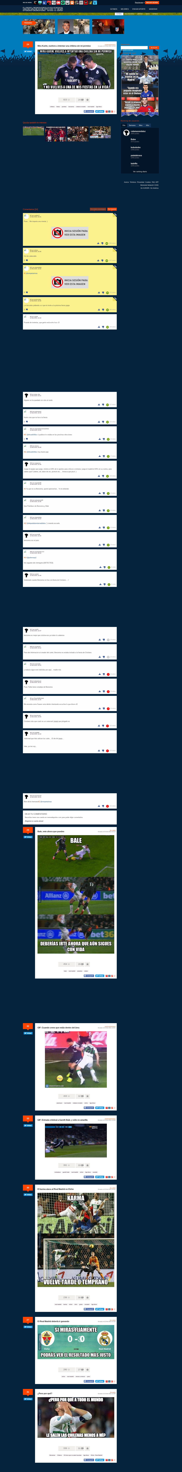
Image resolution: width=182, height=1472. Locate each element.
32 (28, 1026)
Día (124, 125)
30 (28, 1187)
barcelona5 (37, 715)
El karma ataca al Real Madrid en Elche (56, 1189)
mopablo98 (38, 483)
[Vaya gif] (81, 3)
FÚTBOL (119, 14)
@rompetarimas (32, 273)
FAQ (153, 182)
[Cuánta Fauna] (72, 3)
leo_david (113, 830)
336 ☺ (66, 1448)
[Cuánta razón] (40, 3)
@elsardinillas (32, 435)
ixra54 (36, 629)
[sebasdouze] (26, 682)
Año (147, 125)
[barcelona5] (26, 716)
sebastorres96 (39, 500)
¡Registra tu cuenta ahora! (34, 821)
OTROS (155, 14)
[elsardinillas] (26, 268)
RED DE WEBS (27, 2)
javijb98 (37, 732)
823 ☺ (66, 99)
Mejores (125, 9)
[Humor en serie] (67, 3)
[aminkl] (26, 575)
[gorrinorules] (26, 300)
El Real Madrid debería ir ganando (53, 1321)
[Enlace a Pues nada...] (78, 133)
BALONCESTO (129, 14)
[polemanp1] (26, 412)
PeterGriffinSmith (39, 698)
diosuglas (113, 1392)
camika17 (37, 215)
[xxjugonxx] (26, 464)
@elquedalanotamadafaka (36, 523)
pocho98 (37, 534)
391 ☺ (66, 1165)
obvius (36, 250)
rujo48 (36, 316)
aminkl (37, 574)
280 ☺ (66, 1369)
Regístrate (139, 2)
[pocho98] (26, 535)
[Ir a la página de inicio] (45, 9)
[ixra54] (26, 630)
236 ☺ (66, 1297)
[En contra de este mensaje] (103, 243)
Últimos (113, 9)
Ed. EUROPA (145, 188)
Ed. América (154, 188)
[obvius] (26, 251)
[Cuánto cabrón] (54, 3)
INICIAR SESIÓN (152, 2)
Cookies (148, 182)
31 (28, 1392)
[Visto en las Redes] (45, 3)
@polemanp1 (31, 558)
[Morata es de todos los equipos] (139, 117)
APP (157, 182)
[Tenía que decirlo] (86, 3)
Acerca (126, 182)
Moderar (153, 9)
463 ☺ (66, 1096)
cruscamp (37, 663)
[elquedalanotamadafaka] (26, 429)
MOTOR (140, 14)
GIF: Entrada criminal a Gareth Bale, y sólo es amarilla (63, 1120)
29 (28, 830)
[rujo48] (26, 317)
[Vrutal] (58, 3)
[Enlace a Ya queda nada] (100, 132)
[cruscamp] (26, 664)
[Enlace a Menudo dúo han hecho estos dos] (55, 133)
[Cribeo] (63, 3)
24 (28, 44)
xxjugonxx (38, 463)
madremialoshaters (110, 44)
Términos (133, 182)
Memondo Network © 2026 (149, 185)
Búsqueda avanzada (127, 50)
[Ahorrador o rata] (90, 3)
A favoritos (87, 100)
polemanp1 (38, 411)
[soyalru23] (26, 647)
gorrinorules (37, 299)
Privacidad (140, 182)
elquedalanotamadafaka (42, 428)
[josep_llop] (26, 395)
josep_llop (37, 394)
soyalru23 (37, 646)
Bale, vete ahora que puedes (51, 831)
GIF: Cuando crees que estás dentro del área (58, 1028)
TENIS (148, 14)
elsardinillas (38, 267)
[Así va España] (49, 3)
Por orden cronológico (98, 209)
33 (28, 1118)
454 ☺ (66, 964)
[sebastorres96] (26, 501)
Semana (132, 125)
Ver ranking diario (140, 172)
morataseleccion (39, 551)
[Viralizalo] (95, 3)
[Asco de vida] (35, 3)
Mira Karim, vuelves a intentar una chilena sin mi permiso (64, 46)
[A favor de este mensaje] (98, 243)
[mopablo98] (26, 483)
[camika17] (26, 216)
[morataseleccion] (26, 552)
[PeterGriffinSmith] (26, 699)
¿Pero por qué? (45, 1393)
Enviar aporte (138, 9)
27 (28, 1320)
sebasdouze (37, 681)
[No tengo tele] (77, 3)
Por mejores (112, 209)
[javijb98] (26, 733)
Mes (140, 125)
